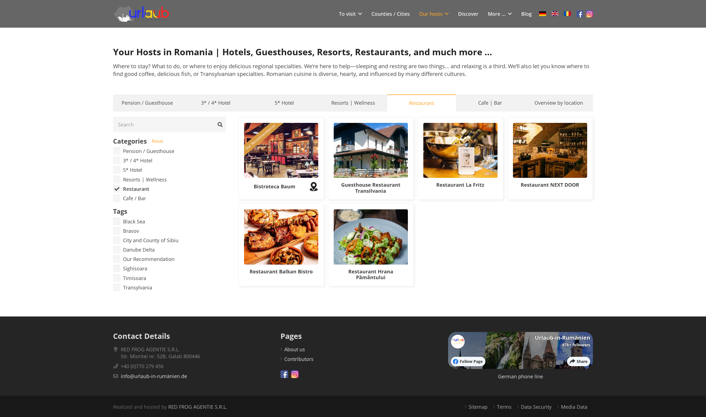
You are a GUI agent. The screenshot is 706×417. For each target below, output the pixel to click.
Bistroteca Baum (274, 186)
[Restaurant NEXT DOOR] (550, 150)
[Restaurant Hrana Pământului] (371, 237)
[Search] (220, 124)
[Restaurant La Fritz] (460, 150)
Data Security (536, 406)
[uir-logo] (141, 14)
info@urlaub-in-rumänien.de (154, 376)
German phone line (520, 376)
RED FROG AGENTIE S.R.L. (197, 406)
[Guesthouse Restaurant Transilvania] (371, 150)
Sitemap (478, 406)
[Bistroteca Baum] (281, 150)
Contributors (299, 359)
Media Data (574, 406)
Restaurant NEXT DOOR (550, 184)
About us (294, 349)
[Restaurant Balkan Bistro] (281, 237)
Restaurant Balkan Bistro (281, 271)
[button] (359, 14)
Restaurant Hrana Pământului (370, 274)
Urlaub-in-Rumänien (562, 337)
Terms (504, 406)
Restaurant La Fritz (460, 184)
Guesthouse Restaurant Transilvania (370, 187)
